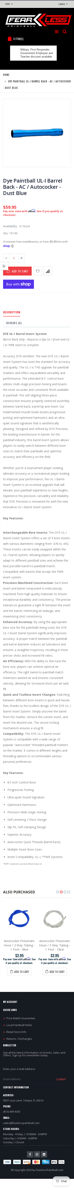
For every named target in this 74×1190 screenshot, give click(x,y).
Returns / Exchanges (19, 1039)
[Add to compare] (47, 271)
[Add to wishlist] (37, 271)
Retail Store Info (16, 1032)
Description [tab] (11, 312)
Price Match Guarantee (20, 1018)
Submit (61, 1079)
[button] (57, 891)
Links (62, 4)
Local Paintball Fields (19, 1025)
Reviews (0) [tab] (14, 323)
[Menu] (56, 31)
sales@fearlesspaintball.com (21, 1123)
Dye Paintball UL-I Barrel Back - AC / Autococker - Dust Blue (32, 186)
